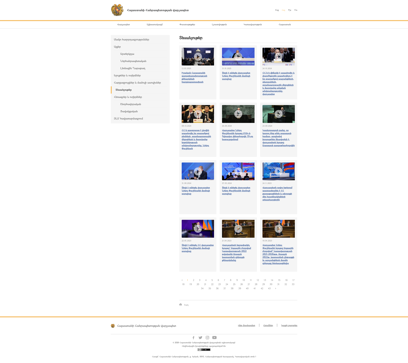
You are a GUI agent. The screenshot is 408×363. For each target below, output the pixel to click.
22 (212, 284)
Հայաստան (285, 24)
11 (251, 280)
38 (232, 288)
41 (255, 288)
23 (219, 284)
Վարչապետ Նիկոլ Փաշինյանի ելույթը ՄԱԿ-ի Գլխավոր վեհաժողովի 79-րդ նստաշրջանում (237, 135)
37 (224, 288)
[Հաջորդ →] (275, 288)
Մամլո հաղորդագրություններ (131, 39)
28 (256, 284)
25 (234, 284)
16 (286, 280)
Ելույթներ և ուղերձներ (127, 75)
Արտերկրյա (127, 53)
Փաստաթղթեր (187, 24)
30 (271, 284)
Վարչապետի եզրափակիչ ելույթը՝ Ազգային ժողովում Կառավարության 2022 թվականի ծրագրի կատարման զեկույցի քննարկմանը (236, 252)
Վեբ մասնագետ (246, 325)
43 (269, 288)
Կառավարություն (253, 24)
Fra (296, 10)
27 (249, 284)
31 (278, 284)
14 (272, 280)
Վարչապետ (123, 24)
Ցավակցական (129, 111)
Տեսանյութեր (124, 89)
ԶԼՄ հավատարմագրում (128, 118)
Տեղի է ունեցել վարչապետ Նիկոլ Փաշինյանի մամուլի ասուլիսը (236, 75)
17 (293, 280)
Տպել (186, 304)
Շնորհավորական (130, 104)
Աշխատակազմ (155, 24)
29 (263, 284)
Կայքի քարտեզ (289, 325)
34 (202, 288)
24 (227, 284)
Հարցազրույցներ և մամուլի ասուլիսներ (137, 82)
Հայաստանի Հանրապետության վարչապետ (146, 326)
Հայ (283, 10)
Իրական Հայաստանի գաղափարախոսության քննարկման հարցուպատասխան (194, 77)
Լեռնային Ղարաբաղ (132, 68)
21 (205, 284)
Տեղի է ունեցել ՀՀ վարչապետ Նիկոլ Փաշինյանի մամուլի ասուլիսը (198, 248)
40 (247, 288)
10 (244, 280)
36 (217, 288)
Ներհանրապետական (133, 61)
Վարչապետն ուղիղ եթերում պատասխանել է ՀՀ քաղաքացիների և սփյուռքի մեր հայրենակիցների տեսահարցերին (277, 193)
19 (190, 284)
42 (262, 288)
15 (279, 280)
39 (239, 288)
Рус (289, 10)
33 (293, 284)
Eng (277, 10)
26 (241, 284)
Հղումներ (268, 325)
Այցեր (117, 46)
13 (265, 280)
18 (183, 284)
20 (198, 284)
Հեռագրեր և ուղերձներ (128, 96)
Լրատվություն (219, 24)
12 (258, 280)
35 (209, 288)
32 (285, 284)
